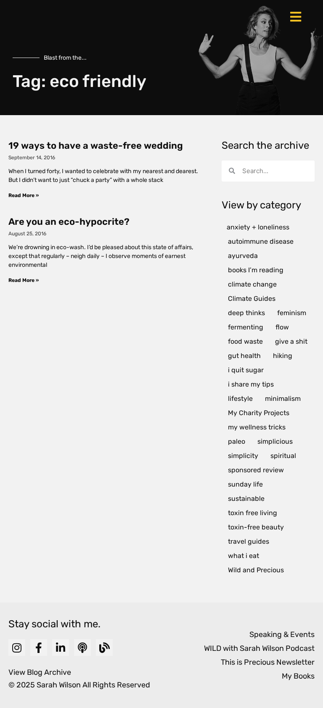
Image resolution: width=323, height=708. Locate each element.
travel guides (248, 541)
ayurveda (243, 256)
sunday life (245, 484)
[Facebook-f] (38, 647)
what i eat (243, 556)
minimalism (283, 399)
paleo (236, 441)
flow (282, 327)
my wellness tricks (257, 427)
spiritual (283, 456)
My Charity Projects (258, 413)
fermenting (245, 327)
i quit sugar (246, 370)
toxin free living (252, 513)
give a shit (291, 341)
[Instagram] (16, 647)
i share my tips (251, 384)
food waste (245, 341)
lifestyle (240, 399)
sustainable (246, 499)
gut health (244, 356)
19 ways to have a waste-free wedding (95, 145)
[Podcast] (82, 647)
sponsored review (256, 470)
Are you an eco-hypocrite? (69, 221)
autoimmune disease (261, 241)
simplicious (275, 441)
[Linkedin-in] (60, 647)
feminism (291, 313)
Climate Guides (251, 299)
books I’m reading (255, 270)
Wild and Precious (256, 570)
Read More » (23, 195)
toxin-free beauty (256, 527)
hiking (282, 356)
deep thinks (246, 313)
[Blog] (104, 647)
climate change (252, 284)
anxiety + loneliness (258, 227)
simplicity (243, 456)
